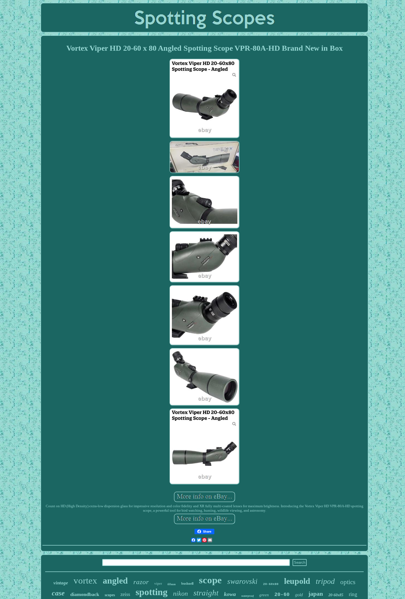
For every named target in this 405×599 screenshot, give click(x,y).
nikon (180, 593)
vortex (85, 580)
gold (299, 594)
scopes (110, 595)
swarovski (242, 581)
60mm (172, 584)
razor (141, 581)
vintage (60, 582)
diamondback (84, 594)
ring (353, 594)
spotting (152, 592)
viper (158, 583)
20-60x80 (271, 584)
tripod (325, 581)
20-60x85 (335, 595)
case (58, 593)
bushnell (187, 583)
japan (315, 593)
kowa (230, 594)
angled (115, 580)
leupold (297, 580)
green (264, 595)
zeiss (125, 594)
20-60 (282, 594)
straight (205, 592)
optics (347, 582)
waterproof (247, 595)
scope (210, 580)
